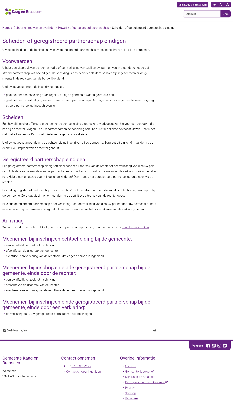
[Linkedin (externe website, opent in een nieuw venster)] (224, 345)
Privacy (130, 388)
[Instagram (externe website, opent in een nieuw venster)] (219, 345)
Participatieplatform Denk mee (145, 382)
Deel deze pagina (16, 330)
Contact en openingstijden (83, 371)
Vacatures (131, 398)
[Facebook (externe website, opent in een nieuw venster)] (208, 345)
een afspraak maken (135, 227)
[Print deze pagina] (155, 330)
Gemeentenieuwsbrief (139, 371)
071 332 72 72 (81, 366)
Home (6, 28)
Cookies (130, 366)
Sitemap (130, 393)
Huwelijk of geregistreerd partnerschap (83, 28)
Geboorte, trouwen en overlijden (34, 28)
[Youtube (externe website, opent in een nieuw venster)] (213, 345)
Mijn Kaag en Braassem (192, 4)
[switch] (214, 4)
